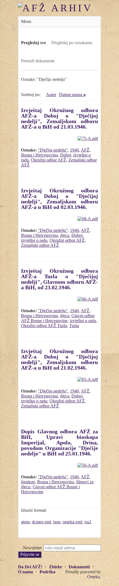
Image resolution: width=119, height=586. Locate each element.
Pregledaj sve (33, 42)
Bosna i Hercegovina (39, 155)
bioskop (28, 481)
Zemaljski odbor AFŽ (40, 245)
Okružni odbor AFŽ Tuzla (44, 325)
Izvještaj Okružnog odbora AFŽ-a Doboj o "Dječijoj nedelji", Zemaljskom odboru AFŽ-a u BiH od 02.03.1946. (59, 198)
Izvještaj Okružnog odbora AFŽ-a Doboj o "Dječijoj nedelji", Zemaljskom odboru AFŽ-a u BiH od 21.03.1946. (59, 118)
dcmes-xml (41, 521)
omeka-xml (72, 521)
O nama (25, 571)
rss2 (87, 521)
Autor (51, 94)
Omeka (93, 576)
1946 (74, 150)
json (56, 521)
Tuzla (74, 325)
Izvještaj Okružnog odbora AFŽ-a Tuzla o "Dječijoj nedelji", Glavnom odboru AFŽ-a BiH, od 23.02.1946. (59, 279)
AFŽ (85, 150)
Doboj (65, 155)
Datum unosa (70, 94)
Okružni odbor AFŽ (48, 160)
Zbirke (55, 566)
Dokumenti (79, 566)
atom (25, 521)
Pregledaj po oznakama (71, 42)
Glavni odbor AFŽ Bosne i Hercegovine (58, 318)
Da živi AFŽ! (30, 566)
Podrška (47, 571)
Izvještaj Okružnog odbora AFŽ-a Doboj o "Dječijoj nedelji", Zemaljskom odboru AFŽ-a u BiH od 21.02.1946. (59, 359)
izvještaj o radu (34, 240)
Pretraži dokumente (38, 61)
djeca (64, 235)
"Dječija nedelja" (53, 150)
